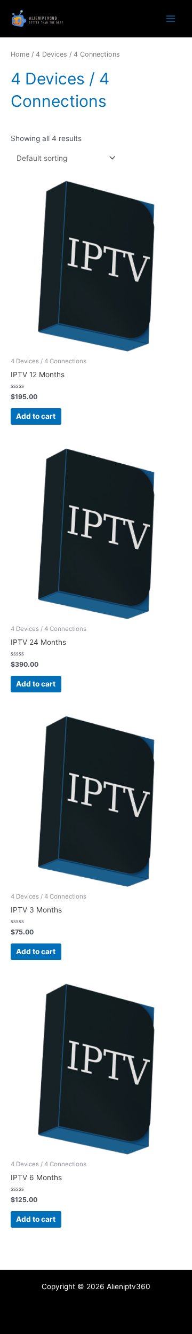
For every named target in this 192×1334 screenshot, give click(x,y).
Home (20, 54)
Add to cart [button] (35, 416)
